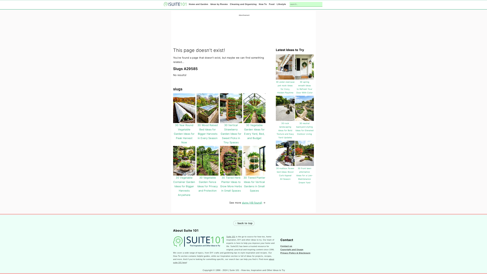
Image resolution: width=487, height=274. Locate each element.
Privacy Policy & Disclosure (295, 253)
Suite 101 (230, 237)
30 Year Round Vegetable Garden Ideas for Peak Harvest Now (184, 134)
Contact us (286, 246)
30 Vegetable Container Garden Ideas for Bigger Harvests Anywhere (184, 186)
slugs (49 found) (252, 202)
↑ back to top (244, 223)
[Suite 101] (175, 4)
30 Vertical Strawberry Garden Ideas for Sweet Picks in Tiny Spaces (231, 134)
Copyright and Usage (291, 250)
